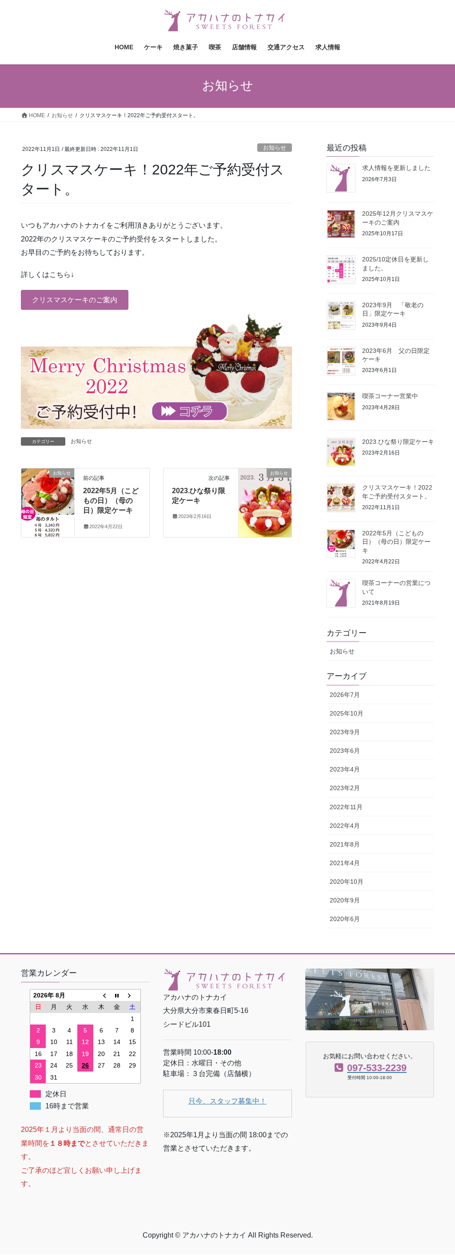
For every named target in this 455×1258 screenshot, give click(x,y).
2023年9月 (345, 732)
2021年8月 (345, 844)
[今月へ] (117, 995)
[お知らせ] (47, 501)
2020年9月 (345, 900)
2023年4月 (345, 769)
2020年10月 (346, 881)
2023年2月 (345, 787)
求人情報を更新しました (396, 167)
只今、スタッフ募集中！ (227, 1101)
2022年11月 (346, 807)
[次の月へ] (133, 995)
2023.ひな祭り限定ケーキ (398, 441)
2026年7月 (345, 694)
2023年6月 (345, 750)
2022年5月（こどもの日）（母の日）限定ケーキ (111, 500)
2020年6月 (345, 918)
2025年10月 (346, 713)
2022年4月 (345, 825)
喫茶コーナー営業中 (390, 396)
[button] (74, 300)
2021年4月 (345, 862)
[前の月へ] (101, 995)
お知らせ (274, 147)
